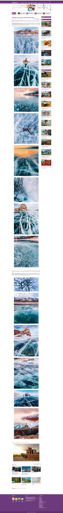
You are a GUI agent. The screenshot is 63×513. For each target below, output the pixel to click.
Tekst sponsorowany (44, 81)
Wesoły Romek (14, 19)
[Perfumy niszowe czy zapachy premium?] (46, 113)
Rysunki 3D (40, 499)
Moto (41, 2)
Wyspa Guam (40, 500)
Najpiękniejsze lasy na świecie (16, 483)
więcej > (13, 501)
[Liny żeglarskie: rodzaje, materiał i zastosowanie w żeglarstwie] (46, 142)
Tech (46, 2)
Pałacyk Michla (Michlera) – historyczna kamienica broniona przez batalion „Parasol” (16, 473)
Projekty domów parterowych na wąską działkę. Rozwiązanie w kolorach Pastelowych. (45, 157)
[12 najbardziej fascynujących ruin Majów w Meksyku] (26, 480)
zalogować (18, 488)
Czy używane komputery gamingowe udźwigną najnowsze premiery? (39, 14)
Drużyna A (40, 497)
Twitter (49, 1)
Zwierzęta (32, 2)
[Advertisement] (26, 491)
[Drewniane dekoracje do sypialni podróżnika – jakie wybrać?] (27, 13)
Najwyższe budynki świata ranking (42, 507)
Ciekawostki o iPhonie (34, 472)
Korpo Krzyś (43, 49)
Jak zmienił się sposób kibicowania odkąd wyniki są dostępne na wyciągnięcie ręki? (45, 79)
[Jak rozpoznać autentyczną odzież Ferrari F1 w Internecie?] (46, 163)
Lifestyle (39, 2)
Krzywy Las (40, 498)
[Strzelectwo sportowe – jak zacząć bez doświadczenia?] (46, 132)
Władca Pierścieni (41, 502)
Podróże (26, 2)
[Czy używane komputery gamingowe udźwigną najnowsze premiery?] (36, 13)
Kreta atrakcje (40, 504)
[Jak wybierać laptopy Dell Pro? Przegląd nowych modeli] (44, 13)
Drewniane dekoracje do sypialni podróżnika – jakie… (31, 14)
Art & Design (35, 2)
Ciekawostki (22, 2)
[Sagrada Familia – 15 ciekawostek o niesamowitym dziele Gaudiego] (46, 62)
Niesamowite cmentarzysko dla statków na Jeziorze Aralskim (22, 442)
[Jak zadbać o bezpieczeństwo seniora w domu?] (46, 123)
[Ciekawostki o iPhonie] (36, 469)
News (32, 481)
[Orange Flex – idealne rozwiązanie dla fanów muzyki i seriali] (46, 43)
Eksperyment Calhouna (41, 505)
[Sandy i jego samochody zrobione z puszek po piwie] (46, 33)
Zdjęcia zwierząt (41, 501)
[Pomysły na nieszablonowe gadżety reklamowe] (36, 480)
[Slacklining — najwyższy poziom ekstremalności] (46, 24)
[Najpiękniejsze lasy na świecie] (16, 480)
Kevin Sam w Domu (41, 503)
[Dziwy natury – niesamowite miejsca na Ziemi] (46, 53)
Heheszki (44, 2)
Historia (29, 2)
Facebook (50, 1)
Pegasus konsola (41, 506)
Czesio (43, 29)
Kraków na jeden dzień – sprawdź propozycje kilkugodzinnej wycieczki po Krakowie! (26, 473)
